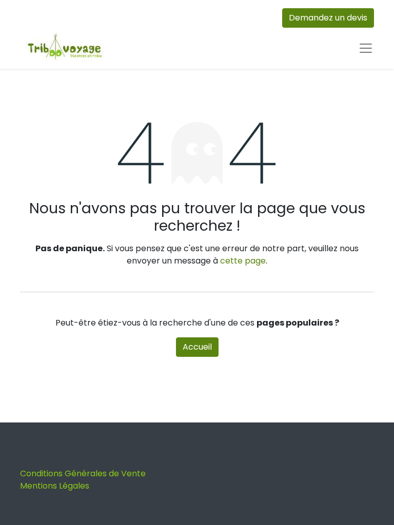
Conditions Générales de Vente (83, 473)
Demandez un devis (328, 18)
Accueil (197, 347)
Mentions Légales (54, 486)
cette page (243, 261)
